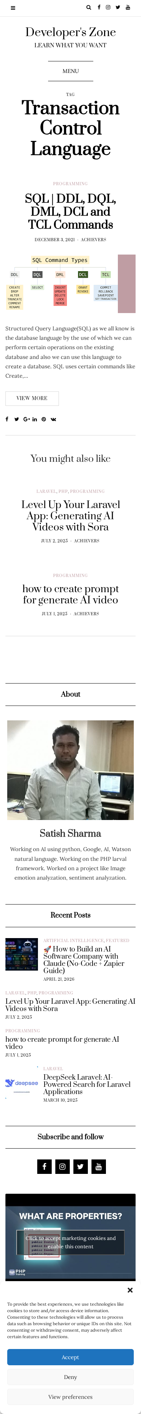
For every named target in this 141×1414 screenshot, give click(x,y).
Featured (118, 941)
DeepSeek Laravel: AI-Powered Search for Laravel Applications (87, 1085)
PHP (63, 492)
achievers (94, 240)
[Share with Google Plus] (28, 419)
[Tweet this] (19, 419)
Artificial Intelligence (73, 941)
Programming (70, 184)
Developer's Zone (70, 32)
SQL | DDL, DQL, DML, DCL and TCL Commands (70, 212)
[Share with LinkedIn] (37, 419)
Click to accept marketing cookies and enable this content (71, 1242)
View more (32, 399)
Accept (70, 1357)
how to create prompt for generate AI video (62, 1043)
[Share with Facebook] (9, 419)
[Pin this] (46, 419)
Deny (70, 1377)
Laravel (46, 492)
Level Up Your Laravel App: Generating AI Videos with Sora (70, 1005)
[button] (130, 1290)
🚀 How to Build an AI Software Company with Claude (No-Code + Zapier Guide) (83, 960)
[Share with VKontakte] (55, 419)
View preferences (70, 1396)
